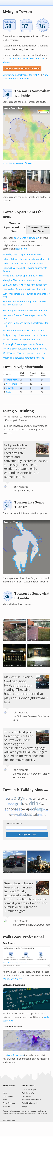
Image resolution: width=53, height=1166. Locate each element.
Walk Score (9, 1085)
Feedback (6, 1106)
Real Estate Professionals (31, 1100)
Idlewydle (7, 62)
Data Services (27, 1096)
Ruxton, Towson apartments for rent (21, 339)
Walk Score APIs (28, 1093)
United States (8, 163)
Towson (28, 163)
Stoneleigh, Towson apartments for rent (23, 344)
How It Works (8, 1096)
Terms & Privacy (9, 1103)
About (5, 1093)
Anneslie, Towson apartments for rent (22, 254)
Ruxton (9, 392)
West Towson (37, 58)
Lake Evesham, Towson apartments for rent (25, 285)
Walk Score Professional (23, 937)
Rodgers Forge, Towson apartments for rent (25, 335)
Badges (24, 1106)
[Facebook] (8, 1089)
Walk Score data (15, 1055)
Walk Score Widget (12, 979)
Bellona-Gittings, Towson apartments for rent (26, 259)
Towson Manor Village (18, 58)
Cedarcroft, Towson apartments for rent (23, 263)
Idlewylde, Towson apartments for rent (22, 280)
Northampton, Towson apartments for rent (25, 310)
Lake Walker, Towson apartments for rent (24, 289)
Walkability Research (29, 1103)
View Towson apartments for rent (20, 75)
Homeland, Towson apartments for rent (23, 275)
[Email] (12, 1089)
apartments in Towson (25, 238)
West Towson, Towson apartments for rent (24, 353)
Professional (28, 1085)
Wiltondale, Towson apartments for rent (23, 358)
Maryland (19, 163)
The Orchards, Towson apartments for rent (25, 348)
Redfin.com (21, 248)
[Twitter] (4, 1089)
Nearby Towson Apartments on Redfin (22, 68)
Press (5, 1100)
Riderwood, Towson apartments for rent (23, 330)
